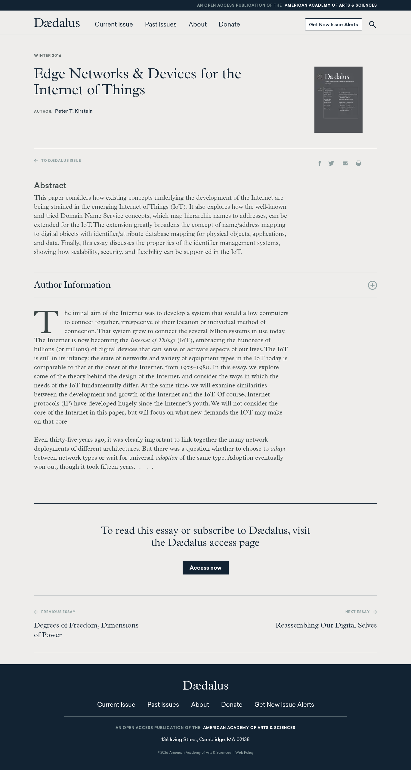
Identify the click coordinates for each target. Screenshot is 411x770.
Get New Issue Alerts (333, 25)
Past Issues (161, 25)
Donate (229, 25)
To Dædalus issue (61, 161)
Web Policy (244, 753)
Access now (205, 568)
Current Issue (114, 25)
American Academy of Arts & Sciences (331, 6)
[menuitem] (58, 25)
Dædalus (57, 22)
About (198, 25)
